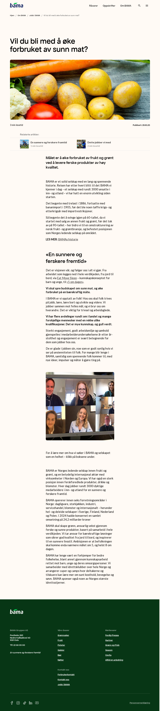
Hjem (12, 15)
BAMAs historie (68, 239)
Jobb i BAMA (34, 15)
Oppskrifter (109, 5)
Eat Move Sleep (67, 278)
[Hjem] (16, 4)
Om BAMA (125, 5)
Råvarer (93, 5)
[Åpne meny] (147, 5)
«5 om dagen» (75, 282)
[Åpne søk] (139, 5)
